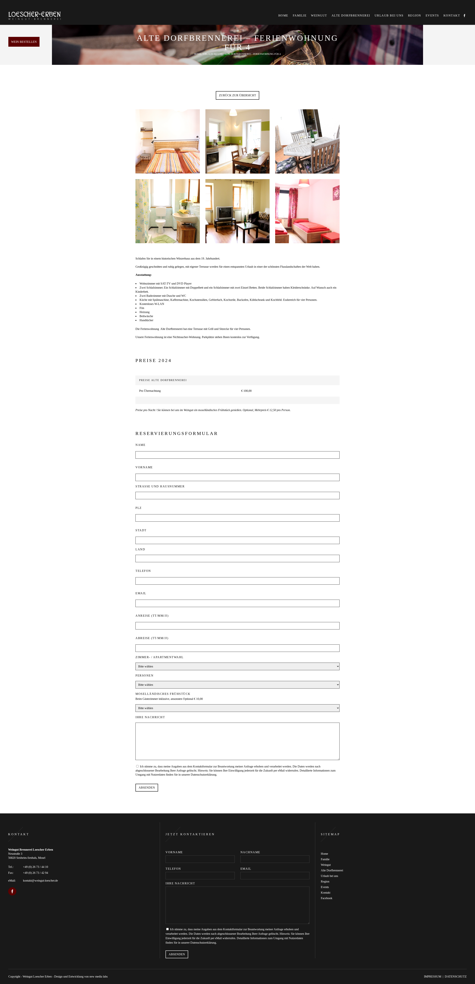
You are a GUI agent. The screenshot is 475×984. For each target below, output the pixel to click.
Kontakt (325, 892)
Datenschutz (456, 976)
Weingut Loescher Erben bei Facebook (12, 891)
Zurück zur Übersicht (237, 95)
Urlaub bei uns (213, 54)
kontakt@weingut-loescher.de (40, 880)
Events (325, 887)
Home (197, 54)
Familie (325, 859)
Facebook (326, 898)
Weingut (326, 864)
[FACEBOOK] (464, 15)
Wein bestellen (24, 41)
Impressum (432, 976)
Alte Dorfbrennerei (332, 870)
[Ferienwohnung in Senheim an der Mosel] (167, 141)
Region (325, 881)
